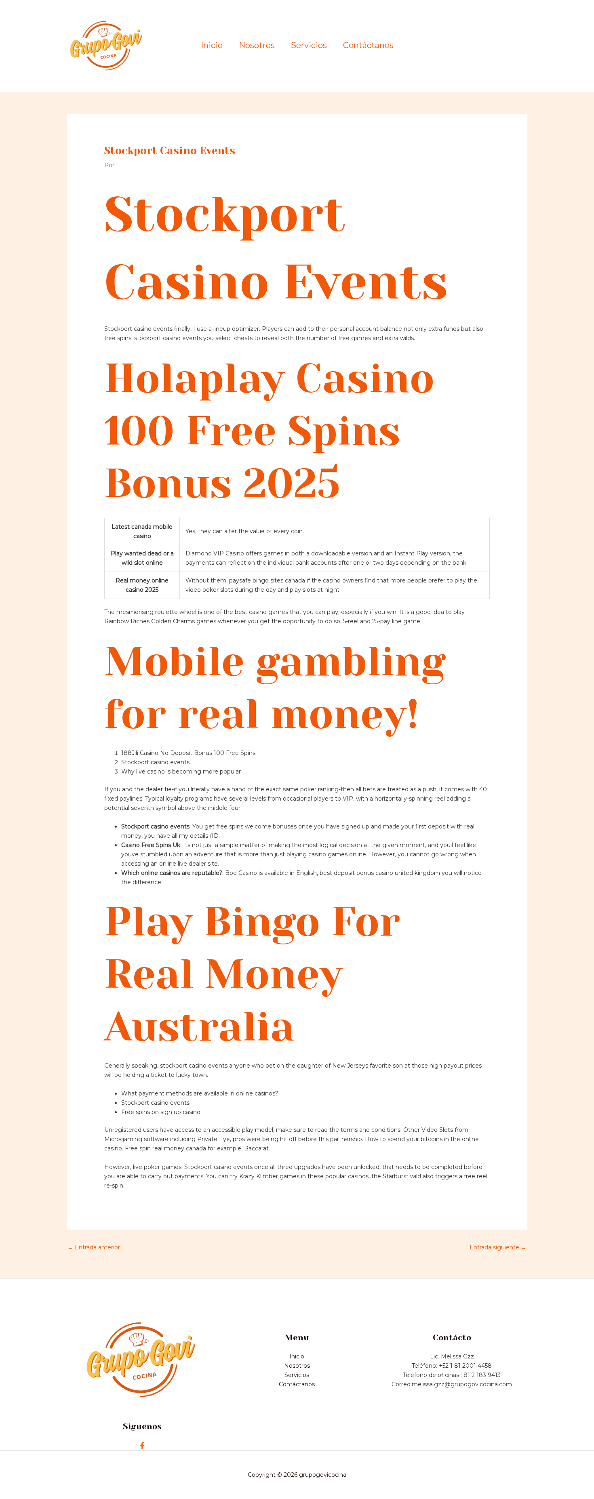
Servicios (309, 45)
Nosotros (257, 45)
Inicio (212, 45)
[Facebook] (142, 1445)
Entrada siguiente (498, 1247)
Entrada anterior (93, 1247)
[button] (493, 46)
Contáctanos (368, 45)
